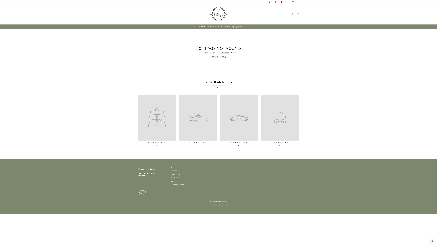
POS (210, 205)
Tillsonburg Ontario (177, 185)
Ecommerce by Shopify (221, 205)
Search (172, 167)
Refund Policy (175, 174)
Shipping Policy (175, 178)
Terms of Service (176, 171)
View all (218, 87)
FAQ (171, 181)
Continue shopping (218, 56)
